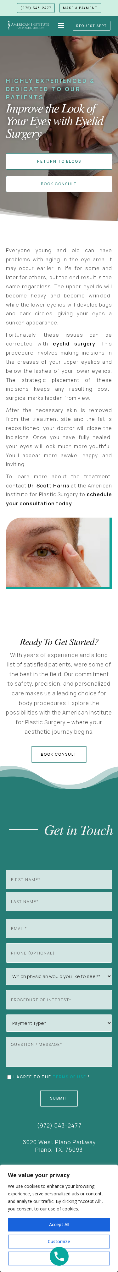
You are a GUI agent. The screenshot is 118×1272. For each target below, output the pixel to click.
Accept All (59, 1224)
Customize (59, 1241)
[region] (59, 1218)
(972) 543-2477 (35, 8)
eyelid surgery (74, 343)
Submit (59, 1098)
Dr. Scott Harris (48, 485)
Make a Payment (80, 8)
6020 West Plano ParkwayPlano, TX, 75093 (59, 1145)
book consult (59, 754)
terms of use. (70, 1076)
